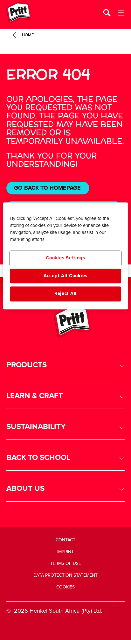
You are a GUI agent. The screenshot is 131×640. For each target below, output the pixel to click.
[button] (65, 365)
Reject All (65, 294)
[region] (65, 256)
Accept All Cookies (65, 275)
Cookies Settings (65, 258)
